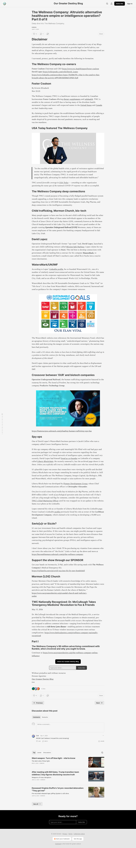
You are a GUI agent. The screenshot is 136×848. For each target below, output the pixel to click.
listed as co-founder (69, 458)
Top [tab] (34, 752)
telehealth (89, 99)
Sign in (129, 4)
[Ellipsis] (103, 735)
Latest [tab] (39, 752)
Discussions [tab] (47, 752)
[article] (68, 762)
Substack (58, 844)
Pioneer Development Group (75, 483)
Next (98, 703)
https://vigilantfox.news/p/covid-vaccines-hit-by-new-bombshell (58, 570)
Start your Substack (63, 839)
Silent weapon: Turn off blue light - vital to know (53, 758)
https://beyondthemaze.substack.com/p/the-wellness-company (57, 554)
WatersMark (88, 252)
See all (35, 804)
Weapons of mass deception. (41, 777)
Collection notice (79, 834)
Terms (70, 834)
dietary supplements (72, 99)
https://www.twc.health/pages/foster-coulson (80, 68)
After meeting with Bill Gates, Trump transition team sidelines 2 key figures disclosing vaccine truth (55, 773)
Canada (99, 105)
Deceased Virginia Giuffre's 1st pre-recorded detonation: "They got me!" (58, 789)
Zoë (37, 736)
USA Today (63, 182)
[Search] (107, 4)
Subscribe (119, 4)
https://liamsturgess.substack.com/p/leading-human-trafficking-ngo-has (62, 431)
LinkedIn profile (56, 269)
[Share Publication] (111, 4)
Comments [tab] (36, 717)
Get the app (78, 839)
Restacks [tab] (45, 717)
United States (86, 105)
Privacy (65, 834)
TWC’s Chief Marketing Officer (45, 500)
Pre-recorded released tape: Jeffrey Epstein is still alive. (50, 793)
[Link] (29, 39)
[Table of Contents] (2, 424)
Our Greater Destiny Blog (42, 679)
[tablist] (40, 717)
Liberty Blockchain (45, 461)
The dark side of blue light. (41, 761)
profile (57, 511)
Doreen (34, 27)
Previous (39, 703)
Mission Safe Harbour (75, 246)
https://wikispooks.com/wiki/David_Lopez (60, 71)
